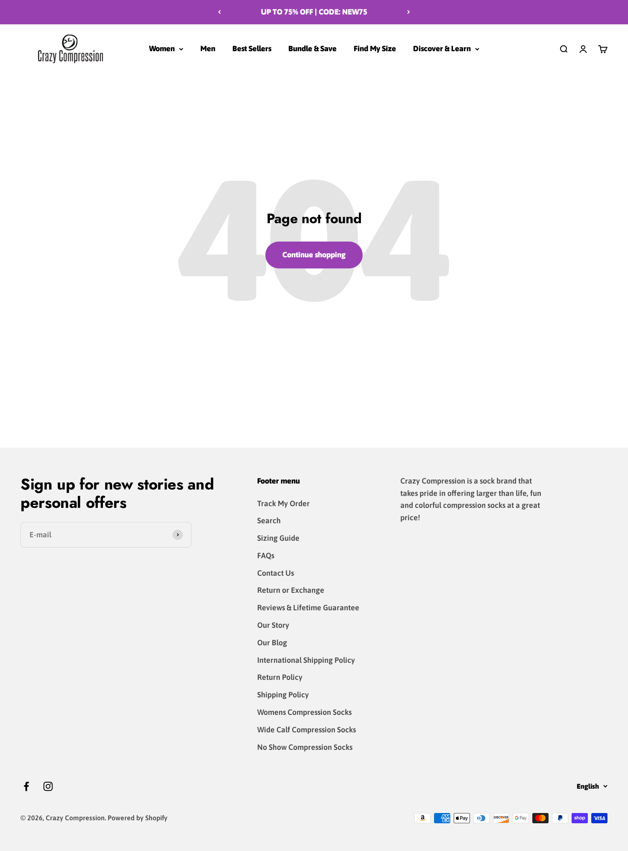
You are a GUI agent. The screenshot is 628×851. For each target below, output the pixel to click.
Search (269, 520)
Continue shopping (314, 254)
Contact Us (275, 572)
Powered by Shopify (137, 818)
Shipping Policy (283, 694)
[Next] (408, 12)
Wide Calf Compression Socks (306, 729)
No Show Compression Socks (304, 747)
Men (207, 48)
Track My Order (283, 503)
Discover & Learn (442, 48)
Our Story (273, 625)
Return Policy (279, 677)
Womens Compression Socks (304, 712)
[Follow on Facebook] (26, 786)
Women (162, 48)
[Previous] (219, 12)
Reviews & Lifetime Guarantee (308, 607)
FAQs (265, 555)
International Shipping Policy (306, 660)
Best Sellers (251, 48)
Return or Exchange (290, 590)
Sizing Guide (278, 537)
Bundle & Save (312, 48)
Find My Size (375, 48)
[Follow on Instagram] (48, 786)
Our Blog (272, 642)
